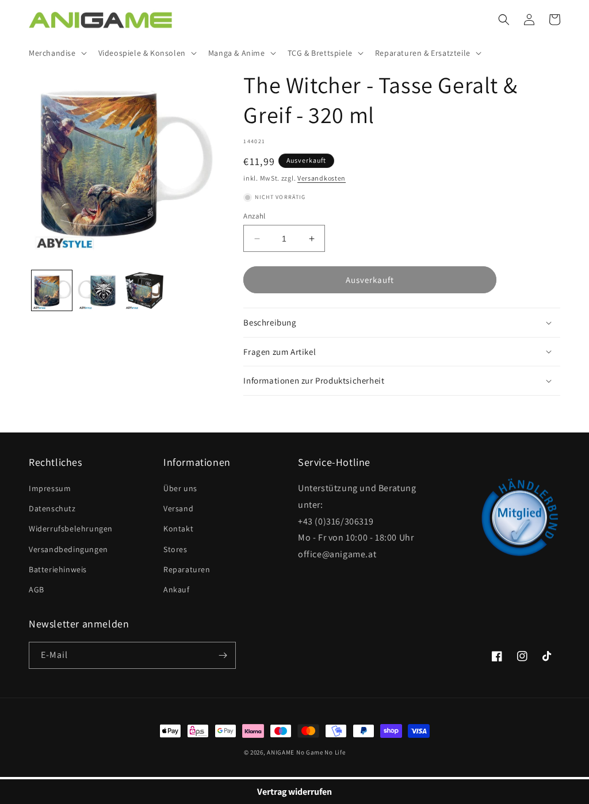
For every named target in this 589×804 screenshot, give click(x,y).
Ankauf (176, 589)
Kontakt (178, 528)
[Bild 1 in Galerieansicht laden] (52, 290)
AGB (36, 589)
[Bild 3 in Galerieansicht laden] (144, 290)
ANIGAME (280, 752)
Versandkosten (321, 178)
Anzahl (254, 216)
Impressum (50, 488)
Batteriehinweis (58, 569)
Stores (175, 549)
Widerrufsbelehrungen (71, 528)
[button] (56, 53)
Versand (178, 508)
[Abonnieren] (222, 655)
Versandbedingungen (68, 549)
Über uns (180, 488)
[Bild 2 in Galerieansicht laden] (98, 290)
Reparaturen (187, 569)
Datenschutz (52, 508)
